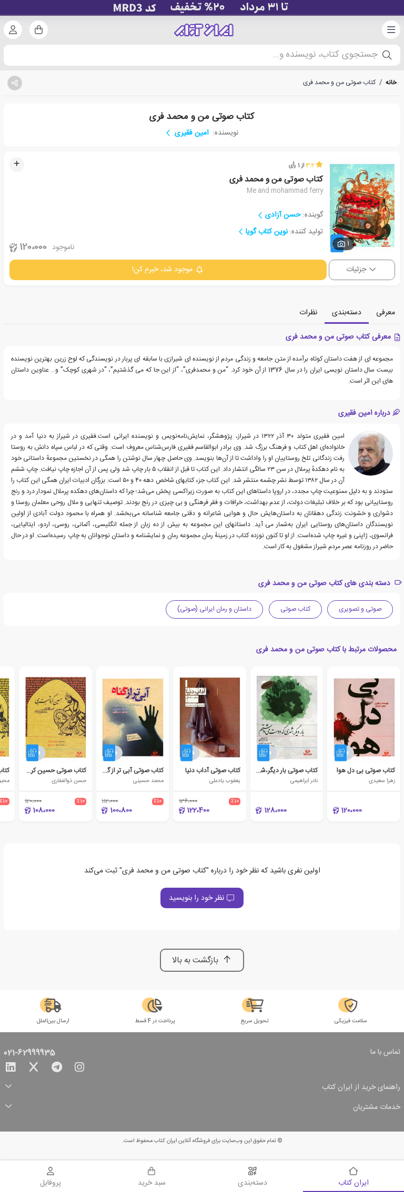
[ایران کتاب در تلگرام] (57, 1069)
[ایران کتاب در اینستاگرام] (79, 1069)
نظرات (308, 312)
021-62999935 (29, 1053)
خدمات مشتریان (376, 1107)
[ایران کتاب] (204, 30)
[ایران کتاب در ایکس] (34, 1069)
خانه (391, 82)
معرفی (385, 312)
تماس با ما (385, 1053)
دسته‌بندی (346, 312)
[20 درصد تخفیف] (202, 8)
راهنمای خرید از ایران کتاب (361, 1087)
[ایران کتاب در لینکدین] (10, 1069)
